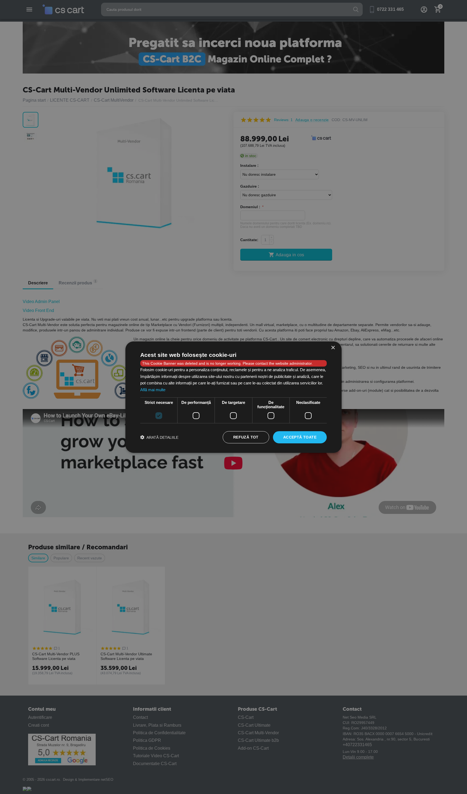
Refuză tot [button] (246, 437)
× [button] (333, 347)
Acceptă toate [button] (299, 437)
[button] (159, 437)
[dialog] (233, 397)
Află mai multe (152, 389)
